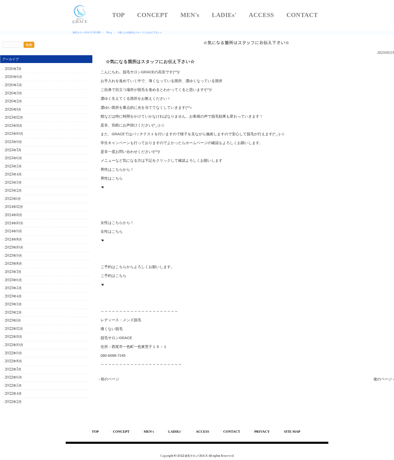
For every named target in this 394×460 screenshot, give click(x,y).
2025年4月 (13, 174)
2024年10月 (14, 223)
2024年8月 (13, 239)
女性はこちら (112, 231)
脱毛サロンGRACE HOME (87, 32)
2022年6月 (13, 377)
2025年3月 (13, 182)
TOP (95, 432)
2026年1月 (13, 109)
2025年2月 (13, 190)
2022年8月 (13, 361)
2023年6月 (13, 280)
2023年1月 (13, 320)
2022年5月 (13, 385)
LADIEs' (175, 432)
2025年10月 (14, 134)
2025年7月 (13, 150)
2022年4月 (13, 393)
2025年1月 (13, 199)
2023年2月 (13, 312)
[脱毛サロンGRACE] (80, 23)
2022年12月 (14, 329)
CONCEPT (121, 432)
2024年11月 (13, 215)
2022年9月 (13, 353)
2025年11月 (13, 126)
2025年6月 (13, 158)
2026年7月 (13, 69)
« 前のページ (108, 379)
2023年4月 (13, 296)
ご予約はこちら (113, 276)
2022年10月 (14, 345)
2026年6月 (13, 77)
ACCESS (202, 432)
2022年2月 (13, 402)
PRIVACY (262, 432)
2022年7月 (13, 369)
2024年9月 (13, 231)
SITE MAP (292, 432)
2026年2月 (13, 101)
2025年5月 (13, 166)
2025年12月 (14, 117)
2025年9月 (13, 142)
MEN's (149, 432)
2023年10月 (14, 247)
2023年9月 (13, 256)
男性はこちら (112, 178)
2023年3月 (13, 304)
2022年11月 (13, 337)
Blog (109, 32)
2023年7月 (13, 272)
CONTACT (231, 432)
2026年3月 (13, 93)
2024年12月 (14, 207)
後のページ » (383, 379)
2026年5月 (13, 85)
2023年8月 (13, 264)
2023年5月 (13, 288)
